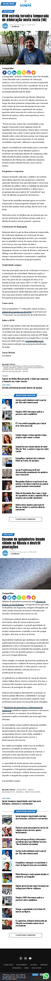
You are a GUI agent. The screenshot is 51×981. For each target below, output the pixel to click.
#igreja (20, 792)
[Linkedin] (14, 72)
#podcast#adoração (12, 371)
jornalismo (15, 26)
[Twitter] (9, 72)
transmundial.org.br (34, 341)
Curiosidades (16, 968)
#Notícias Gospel (33, 792)
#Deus (31, 790)
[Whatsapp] (19, 72)
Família (26, 968)
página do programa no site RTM (17, 311)
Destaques (33, 965)
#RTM (26, 371)
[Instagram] (28, 72)
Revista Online (36, 968)
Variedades (44, 965)
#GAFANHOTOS (9, 792)
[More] (33, 72)
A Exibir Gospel (8, 965)
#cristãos (22, 790)
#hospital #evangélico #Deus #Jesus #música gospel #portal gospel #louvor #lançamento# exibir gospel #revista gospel (23, 367)
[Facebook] (4, 72)
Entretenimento (21, 965)
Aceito (35, 974)
